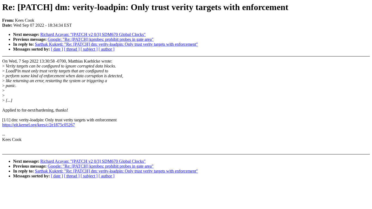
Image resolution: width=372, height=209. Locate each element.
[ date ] (57, 49)
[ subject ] (89, 49)
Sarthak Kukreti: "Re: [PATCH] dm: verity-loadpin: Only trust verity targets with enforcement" (116, 44)
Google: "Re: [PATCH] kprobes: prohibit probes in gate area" (101, 39)
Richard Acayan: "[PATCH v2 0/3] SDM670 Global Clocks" (93, 34)
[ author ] (106, 49)
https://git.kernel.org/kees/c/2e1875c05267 (38, 124)
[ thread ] (72, 49)
